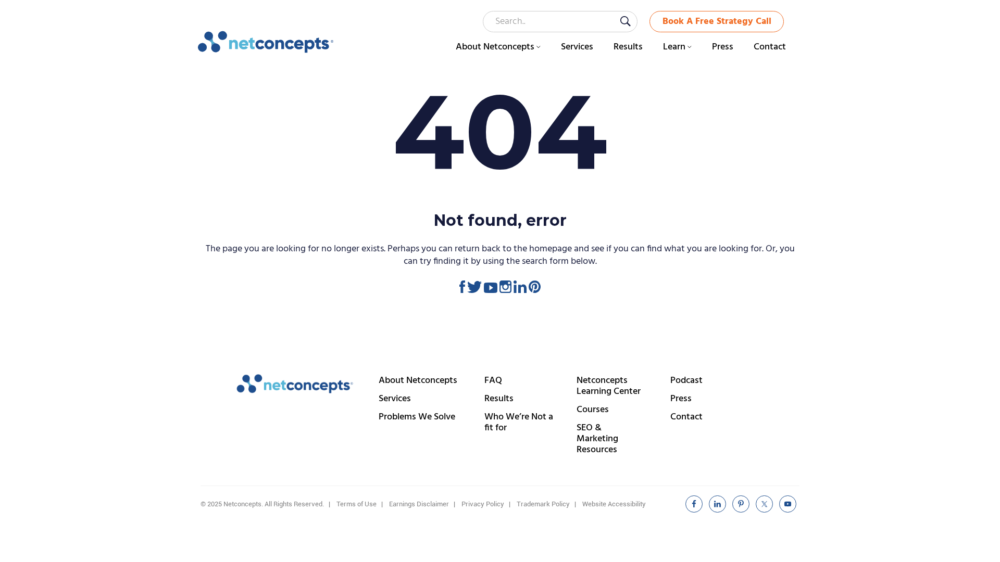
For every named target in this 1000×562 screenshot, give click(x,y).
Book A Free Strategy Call (716, 21)
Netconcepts (266, 42)
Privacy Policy (482, 504)
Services (395, 398)
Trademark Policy (543, 504)
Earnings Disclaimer (419, 504)
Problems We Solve (417, 417)
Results (499, 398)
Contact (686, 417)
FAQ (493, 380)
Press (681, 398)
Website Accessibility (614, 504)
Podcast (686, 380)
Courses (593, 409)
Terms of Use (356, 504)
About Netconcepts (418, 380)
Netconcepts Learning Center (609, 386)
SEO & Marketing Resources (597, 438)
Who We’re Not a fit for (518, 423)
